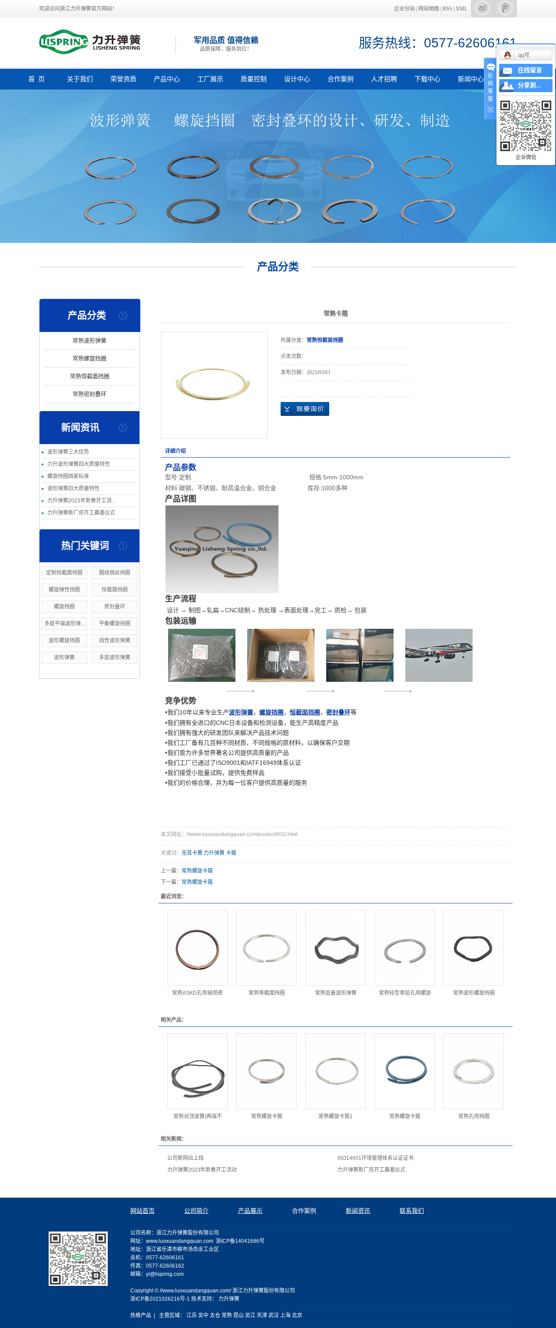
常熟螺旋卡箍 (197, 871)
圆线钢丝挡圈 (114, 573)
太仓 (215, 1315)
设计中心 (297, 79)
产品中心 (167, 79)
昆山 (238, 1315)
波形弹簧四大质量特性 (73, 488)
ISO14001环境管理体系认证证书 (376, 1158)
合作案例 (341, 79)
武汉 (273, 1315)
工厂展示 (210, 79)
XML (461, 9)
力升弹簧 (214, 853)
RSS (447, 9)
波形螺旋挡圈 (64, 640)
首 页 (36, 79)
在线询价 (305, 409)
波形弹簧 (64, 657)
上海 (285, 1315)
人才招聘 (384, 79)
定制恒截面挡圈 (64, 573)
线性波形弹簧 (114, 640)
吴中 (203, 1315)
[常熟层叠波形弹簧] (335, 948)
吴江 (250, 1315)
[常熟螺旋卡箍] (266, 1071)
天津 (262, 1315)
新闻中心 (471, 79)
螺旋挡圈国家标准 (68, 476)
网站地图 (429, 9)
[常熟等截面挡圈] (266, 948)
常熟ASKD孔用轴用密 (197, 993)
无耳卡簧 (192, 853)
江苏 (191, 1315)
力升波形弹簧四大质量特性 (78, 464)
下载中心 (427, 79)
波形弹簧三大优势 (68, 452)
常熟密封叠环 (89, 394)
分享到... (529, 85)
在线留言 (530, 70)
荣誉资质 (123, 79)
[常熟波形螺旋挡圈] (473, 948)
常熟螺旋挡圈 (89, 358)
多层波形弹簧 (114, 657)
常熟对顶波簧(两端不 (197, 1116)
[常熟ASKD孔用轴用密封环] (197, 948)
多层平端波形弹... (64, 624)
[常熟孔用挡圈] (473, 1071)
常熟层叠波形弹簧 (336, 993)
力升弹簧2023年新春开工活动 (202, 1170)
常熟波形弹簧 (89, 340)
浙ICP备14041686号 (240, 1241)
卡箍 (231, 853)
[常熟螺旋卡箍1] (335, 1071)
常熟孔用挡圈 (474, 1116)
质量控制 (254, 79)
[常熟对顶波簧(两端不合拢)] (197, 1071)
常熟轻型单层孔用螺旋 (405, 993)
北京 (297, 1315)
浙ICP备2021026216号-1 (160, 1299)
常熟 (227, 1315)
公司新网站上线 (185, 1158)
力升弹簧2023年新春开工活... (81, 501)
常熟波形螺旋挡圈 (474, 993)
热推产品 (140, 1315)
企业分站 (404, 9)
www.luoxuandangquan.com (179, 1241)
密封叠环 (114, 607)
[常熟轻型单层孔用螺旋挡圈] (404, 948)
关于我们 (80, 79)
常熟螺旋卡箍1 (335, 1116)
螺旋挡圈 (64, 607)
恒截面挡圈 (115, 590)
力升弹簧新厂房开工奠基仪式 (81, 513)
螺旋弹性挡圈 (64, 590)
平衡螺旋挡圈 (114, 624)
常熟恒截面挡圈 (89, 376)
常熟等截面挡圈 (266, 993)
